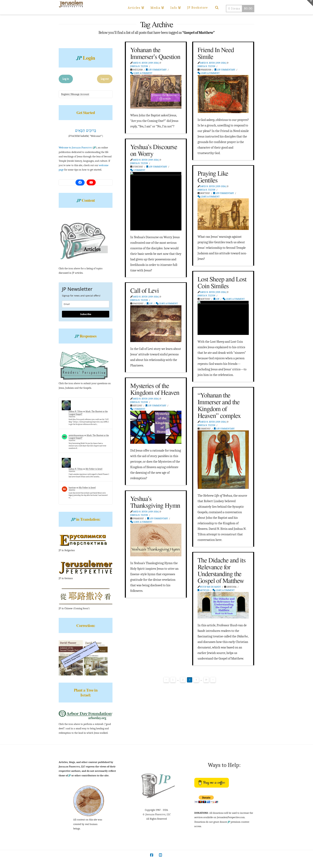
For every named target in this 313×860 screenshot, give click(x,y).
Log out (105, 78)
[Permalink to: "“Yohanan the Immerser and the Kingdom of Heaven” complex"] (223, 459)
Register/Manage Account (75, 94)
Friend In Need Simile (216, 53)
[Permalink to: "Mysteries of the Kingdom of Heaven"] (155, 427)
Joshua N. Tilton (139, 66)
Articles (204, 590)
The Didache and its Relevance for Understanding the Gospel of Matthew (222, 570)
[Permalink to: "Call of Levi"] (155, 323)
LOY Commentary (157, 69)
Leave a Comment (142, 73)
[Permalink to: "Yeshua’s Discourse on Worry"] (155, 201)
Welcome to (75, 147)
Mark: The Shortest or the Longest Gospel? (89, 436)
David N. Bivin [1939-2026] (146, 63)
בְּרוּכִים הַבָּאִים (85, 130)
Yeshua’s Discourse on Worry (153, 150)
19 (206, 680)
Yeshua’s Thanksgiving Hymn (155, 501)
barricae (72, 487)
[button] (310, 3)
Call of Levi (144, 290)
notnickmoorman (76, 435)
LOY (217, 299)
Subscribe (85, 314)
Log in (65, 78)
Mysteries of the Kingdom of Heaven (154, 389)
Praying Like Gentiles (213, 176)
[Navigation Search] (217, 7)
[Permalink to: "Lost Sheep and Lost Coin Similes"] (223, 318)
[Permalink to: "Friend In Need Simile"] (223, 94)
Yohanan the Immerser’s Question (155, 53)
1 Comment (139, 170)
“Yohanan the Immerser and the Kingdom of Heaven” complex (219, 405)
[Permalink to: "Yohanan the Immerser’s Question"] (155, 92)
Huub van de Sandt (210, 586)
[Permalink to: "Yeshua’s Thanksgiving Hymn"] (155, 540)
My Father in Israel (94, 469)
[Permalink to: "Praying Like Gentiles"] (223, 214)
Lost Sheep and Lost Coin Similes (222, 282)
